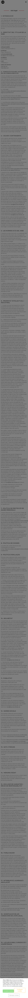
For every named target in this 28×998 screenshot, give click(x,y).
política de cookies (17, 986)
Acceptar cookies (8, 991)
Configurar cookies (20, 990)
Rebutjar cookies (14, 995)
